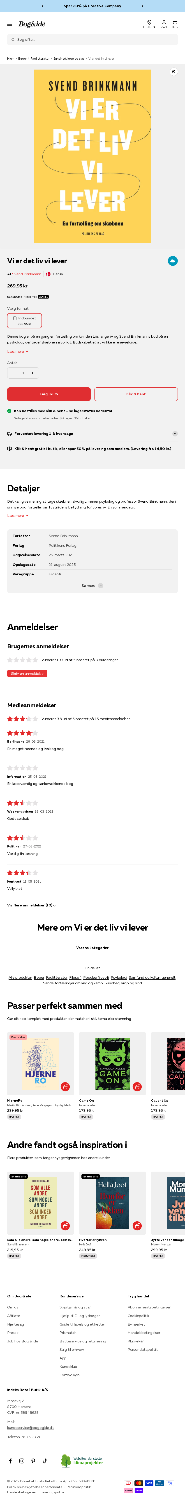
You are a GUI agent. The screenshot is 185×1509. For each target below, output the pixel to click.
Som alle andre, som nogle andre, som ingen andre (40, 1240)
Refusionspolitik (79, 1487)
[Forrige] (42, 6)
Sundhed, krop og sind (123, 983)
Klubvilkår (135, 1341)
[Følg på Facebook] (10, 1461)
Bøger (22, 58)
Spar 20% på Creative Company (92, 4)
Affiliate (13, 1315)
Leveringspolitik (52, 1492)
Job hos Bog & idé (22, 1341)
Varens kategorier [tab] (92, 947)
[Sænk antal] (14, 373)
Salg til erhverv (72, 1349)
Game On (86, 1100)
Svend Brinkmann (26, 274)
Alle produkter (20, 977)
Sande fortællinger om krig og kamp (73, 983)
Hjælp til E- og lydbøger (80, 1315)
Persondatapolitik (143, 1349)
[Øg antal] (32, 373)
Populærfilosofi (96, 977)
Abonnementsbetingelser (149, 1307)
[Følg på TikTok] (45, 1461)
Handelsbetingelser (144, 1332)
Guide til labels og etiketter (82, 1324)
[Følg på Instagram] (22, 1461)
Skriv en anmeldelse (27, 673)
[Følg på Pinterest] (33, 1461)
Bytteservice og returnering (83, 1341)
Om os (12, 1307)
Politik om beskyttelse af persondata (34, 1487)
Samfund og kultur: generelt (152, 977)
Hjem (10, 58)
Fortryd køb (70, 1375)
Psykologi (119, 977)
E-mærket (136, 1324)
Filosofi (75, 977)
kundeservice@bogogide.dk (30, 1427)
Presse (12, 1332)
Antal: (12, 362)
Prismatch (68, 1332)
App (63, 1358)
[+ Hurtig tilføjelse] (65, 1087)
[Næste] (142, 6)
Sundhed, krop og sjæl (69, 58)
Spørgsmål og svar (75, 1307)
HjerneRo (14, 1100)
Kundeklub (68, 1366)
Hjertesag (15, 1324)
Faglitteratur (40, 58)
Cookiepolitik (138, 1315)
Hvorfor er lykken (93, 1240)
